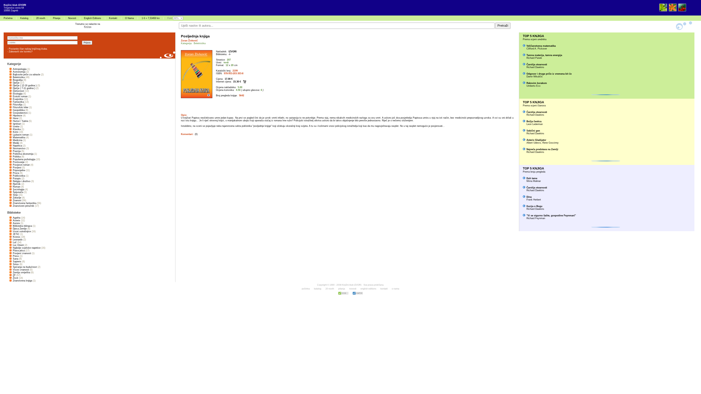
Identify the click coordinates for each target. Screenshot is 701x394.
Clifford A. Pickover (536, 48)
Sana (15, 258)
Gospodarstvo (20, 112)
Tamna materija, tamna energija (544, 55)
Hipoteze (17, 115)
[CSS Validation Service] (343, 294)
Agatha (16, 217)
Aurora (16, 223)
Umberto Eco (533, 85)
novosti (352, 289)
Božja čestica (533, 121)
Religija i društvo (21, 181)
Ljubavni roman (21, 134)
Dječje (16, 82)
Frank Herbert (533, 199)
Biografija (18, 80)
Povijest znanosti (22, 253)
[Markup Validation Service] (358, 294)
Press (16, 256)
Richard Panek (534, 58)
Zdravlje (17, 197)
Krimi (15, 132)
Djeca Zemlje (20, 228)
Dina (529, 197)
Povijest (17, 167)
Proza (16, 173)
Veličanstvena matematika (541, 46)
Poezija (17, 151)
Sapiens (17, 261)
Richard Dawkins (535, 67)
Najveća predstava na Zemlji (542, 149)
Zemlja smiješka (21, 272)
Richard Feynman (535, 218)
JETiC (16, 234)
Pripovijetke (19, 170)
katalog (317, 289)
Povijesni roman (21, 164)
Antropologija (19, 69)
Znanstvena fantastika (24, 203)
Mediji (16, 143)
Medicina (17, 140)
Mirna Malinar (533, 181)
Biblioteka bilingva (22, 226)
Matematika (19, 137)
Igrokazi (17, 123)
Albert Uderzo (533, 142)
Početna (8, 18)
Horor (15, 118)
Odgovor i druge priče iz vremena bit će (549, 73)
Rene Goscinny (550, 142)
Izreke (16, 126)
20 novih (40, 18)
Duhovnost (18, 91)
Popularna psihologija (24, 159)
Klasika (17, 129)
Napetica (17, 145)
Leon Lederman (534, 124)
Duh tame (531, 178)
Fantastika (18, 102)
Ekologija (17, 93)
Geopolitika (19, 110)
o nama (395, 289)
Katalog (24, 18)
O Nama (129, 18)
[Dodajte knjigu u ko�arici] (244, 81)
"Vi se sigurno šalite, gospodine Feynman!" (551, 215)
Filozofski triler (20, 107)
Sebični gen (533, 130)
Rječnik (17, 184)
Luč (15, 242)
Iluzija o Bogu (534, 206)
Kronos (16, 236)
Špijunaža (18, 192)
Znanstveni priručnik (23, 205)
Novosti (72, 18)
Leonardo (17, 239)
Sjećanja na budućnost (25, 267)
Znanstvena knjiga (22, 280)
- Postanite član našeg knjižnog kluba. (27, 48)
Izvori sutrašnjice (22, 231)
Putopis (17, 178)
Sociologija (18, 189)
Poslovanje (18, 162)
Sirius (16, 264)
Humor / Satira (20, 121)
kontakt (384, 289)
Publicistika (19, 175)
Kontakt (113, 18)
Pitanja (56, 18)
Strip (15, 195)
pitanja (341, 289)
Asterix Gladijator (536, 140)
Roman (16, 186)
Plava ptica (19, 250)
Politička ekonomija (23, 153)
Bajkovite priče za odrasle (26, 74)
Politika (17, 156)
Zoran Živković (189, 40)
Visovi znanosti (21, 269)
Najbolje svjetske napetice (27, 247)
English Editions (92, 18)
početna (306, 289)
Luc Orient (18, 245)
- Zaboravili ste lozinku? (19, 51)
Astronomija (19, 71)
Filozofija (17, 104)
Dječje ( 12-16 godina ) (25, 85)
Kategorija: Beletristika (193, 43)
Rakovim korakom (536, 83)
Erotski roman (20, 96)
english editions (368, 289)
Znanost (17, 200)
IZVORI (233, 51)
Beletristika (19, 77)
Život (15, 278)
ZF (14, 275)
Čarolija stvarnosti (536, 64)
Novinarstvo (19, 148)
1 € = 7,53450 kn (151, 18)
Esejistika (18, 99)
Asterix (16, 220)
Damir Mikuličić (534, 76)
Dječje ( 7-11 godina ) (24, 88)
